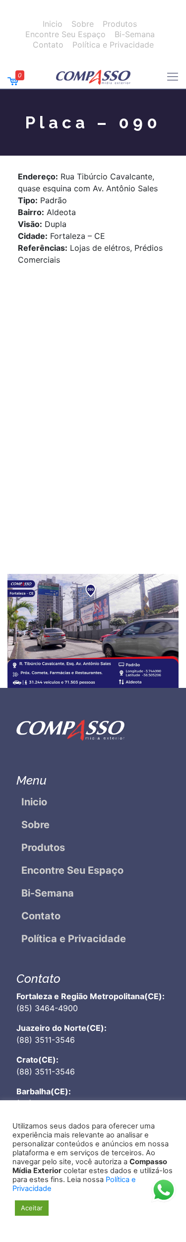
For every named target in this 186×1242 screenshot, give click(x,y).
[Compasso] (93, 76)
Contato (48, 45)
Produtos (120, 24)
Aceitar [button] (32, 1208)
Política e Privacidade (113, 45)
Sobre (82, 24)
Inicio (52, 24)
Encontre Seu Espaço (65, 34)
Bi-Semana (135, 34)
